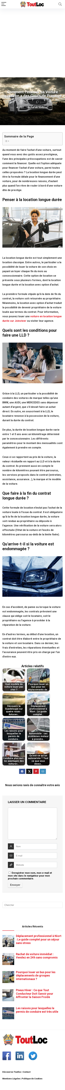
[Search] (60, 4)
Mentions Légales (11, 1078)
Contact (26, 1072)
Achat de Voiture (37, 107)
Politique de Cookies (32, 1078)
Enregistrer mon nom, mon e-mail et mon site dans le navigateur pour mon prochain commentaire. (30, 875)
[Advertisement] (32, 43)
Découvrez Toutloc (11, 1072)
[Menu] (4, 4)
